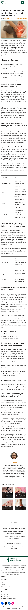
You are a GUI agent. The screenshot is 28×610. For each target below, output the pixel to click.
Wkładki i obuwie (4, 589)
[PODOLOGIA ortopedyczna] (5, 2)
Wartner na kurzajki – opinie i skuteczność (14, 528)
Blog (20, 608)
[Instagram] (12, 603)
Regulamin (5, 606)
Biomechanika (4, 579)
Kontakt (8, 608)
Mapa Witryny (14, 608)
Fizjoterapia (3, 582)
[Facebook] (2, 603)
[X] (6, 603)
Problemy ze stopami (22, 18)
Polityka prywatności (12, 606)
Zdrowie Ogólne (4, 591)
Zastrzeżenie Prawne (21, 606)
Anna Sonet (6, 18)
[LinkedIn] (9, 603)
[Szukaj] (25, 2)
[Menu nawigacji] (22, 2)
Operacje (3, 584)
